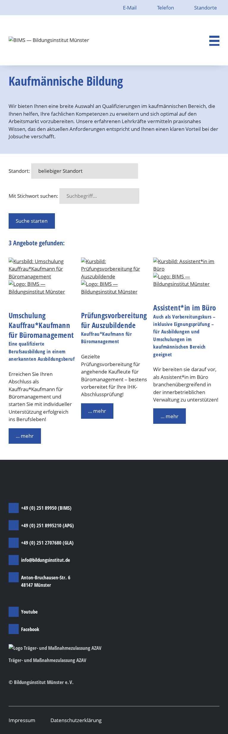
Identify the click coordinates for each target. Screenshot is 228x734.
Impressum (22, 720)
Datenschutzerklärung (76, 720)
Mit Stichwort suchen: (33, 195)
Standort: (19, 170)
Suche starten (32, 220)
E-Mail (130, 7)
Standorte (205, 7)
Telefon (166, 7)
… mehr (25, 435)
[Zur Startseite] (49, 40)
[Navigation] (214, 41)
